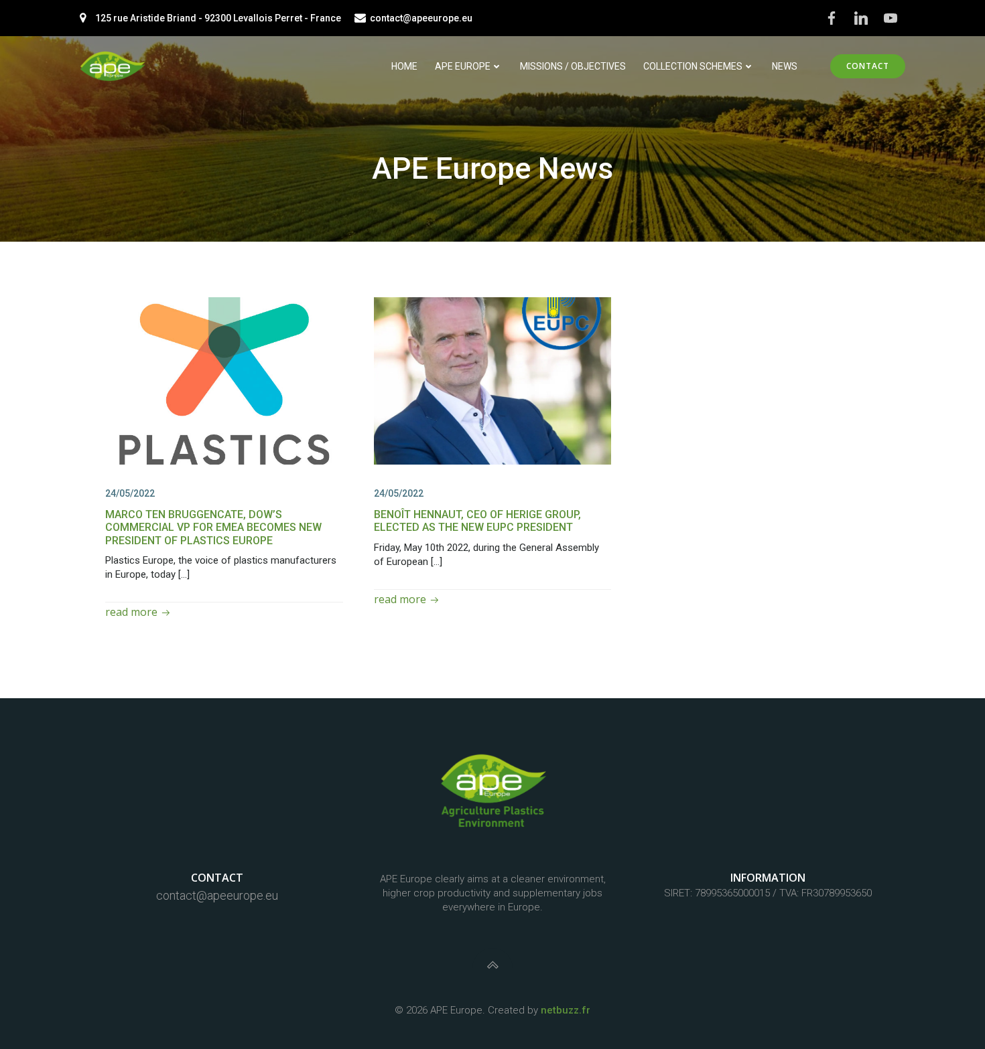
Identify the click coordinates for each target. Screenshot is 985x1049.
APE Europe (462, 66)
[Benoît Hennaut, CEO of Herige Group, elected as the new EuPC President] (493, 380)
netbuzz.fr (565, 1010)
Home (404, 66)
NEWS (784, 66)
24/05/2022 (130, 493)
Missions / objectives (573, 66)
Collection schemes (692, 66)
